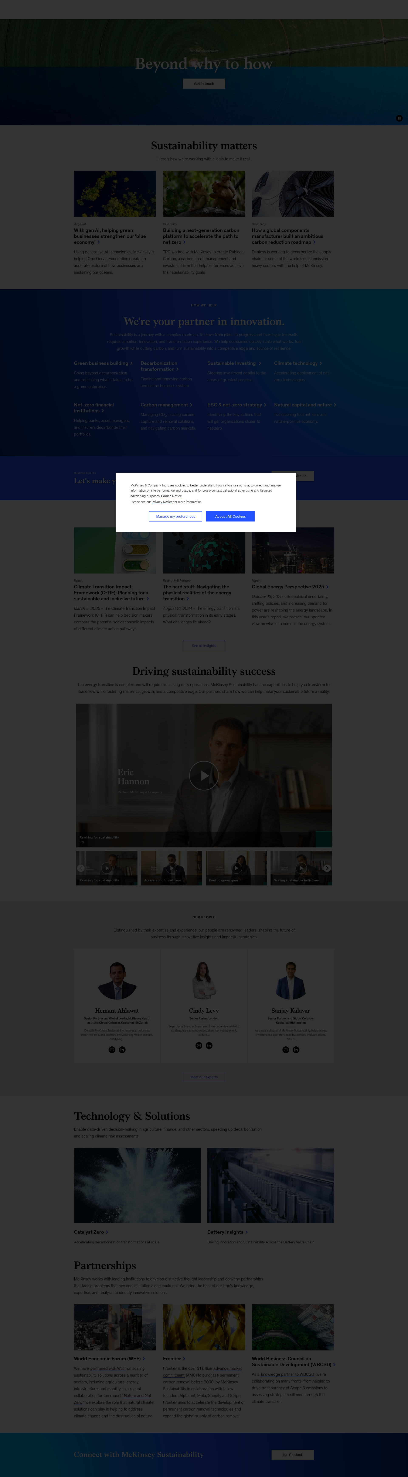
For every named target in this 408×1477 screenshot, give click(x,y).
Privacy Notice (162, 502)
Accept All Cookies (230, 516)
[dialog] (206, 502)
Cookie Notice (171, 496)
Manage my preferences (175, 516)
